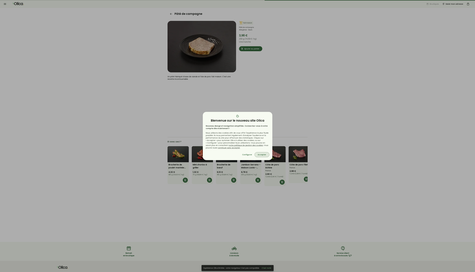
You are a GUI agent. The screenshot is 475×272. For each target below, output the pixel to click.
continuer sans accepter (229, 148)
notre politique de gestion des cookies (246, 145)
